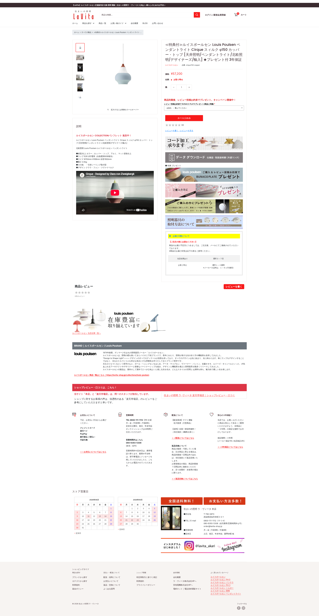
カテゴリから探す (79, 581)
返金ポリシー (77, 589)
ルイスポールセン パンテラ (222, 582)
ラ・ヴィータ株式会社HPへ (184, 581)
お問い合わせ (157, 23)
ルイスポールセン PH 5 (220, 579)
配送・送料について (111, 577)
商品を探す (87, 23)
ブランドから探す (79, 577)
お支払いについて (110, 581)
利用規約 (76, 585)
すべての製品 (86, 32)
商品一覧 (102, 23)
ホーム (75, 23)
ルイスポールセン (171, 65)
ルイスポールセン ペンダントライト (226, 593)
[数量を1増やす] (189, 87)
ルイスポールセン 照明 (220, 591)
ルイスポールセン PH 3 (220, 585)
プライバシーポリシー (145, 585)
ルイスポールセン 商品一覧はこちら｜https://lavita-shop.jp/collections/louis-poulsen (111, 375)
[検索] (197, 15)
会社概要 (134, 23)
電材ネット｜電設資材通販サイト (187, 589)
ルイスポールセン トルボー (222, 588)
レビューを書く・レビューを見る (179, 130)
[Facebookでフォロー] (238, 608)
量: (166, 87)
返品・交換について (111, 585)
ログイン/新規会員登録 (215, 14)
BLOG (145, 23)
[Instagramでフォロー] (243, 608)
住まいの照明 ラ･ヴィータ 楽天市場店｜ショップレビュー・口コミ (199, 395)
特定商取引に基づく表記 (146, 577)
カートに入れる (184, 118)
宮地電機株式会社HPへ (183, 585)
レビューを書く (234, 286)
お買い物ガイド (117, 23)
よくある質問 (109, 589)
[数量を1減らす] (173, 87)
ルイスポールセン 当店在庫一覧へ (86, 333)
